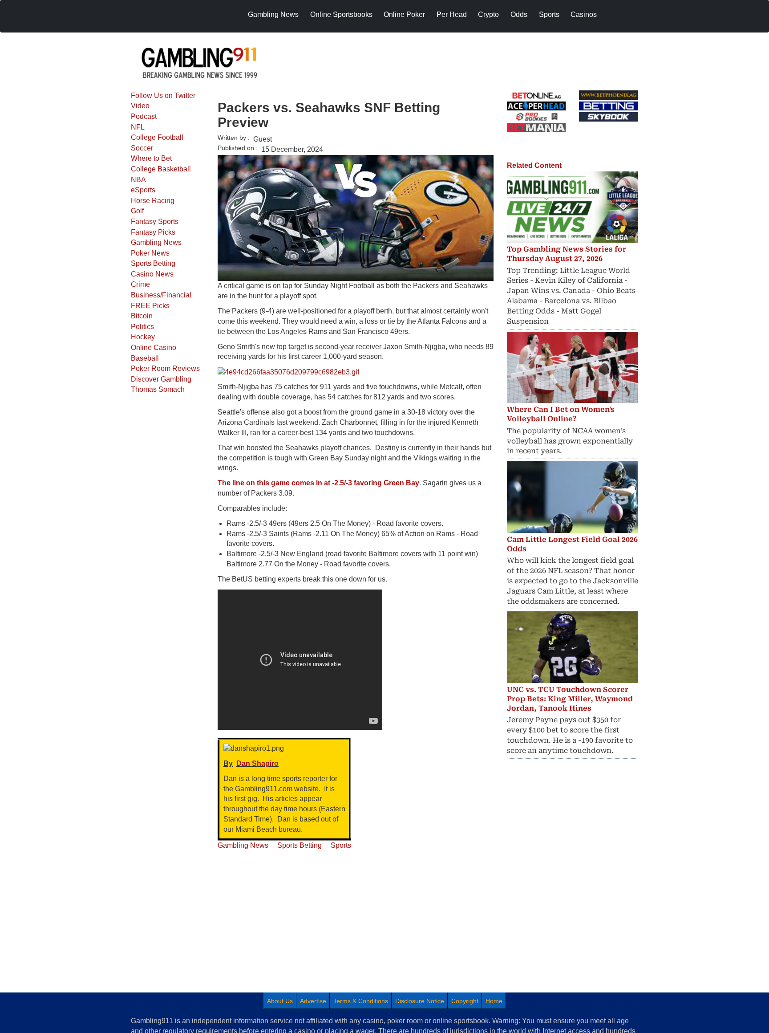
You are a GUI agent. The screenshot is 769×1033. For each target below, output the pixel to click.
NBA (138, 179)
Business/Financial (161, 295)
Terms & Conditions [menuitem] (360, 1001)
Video (140, 106)
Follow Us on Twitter (163, 95)
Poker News (150, 253)
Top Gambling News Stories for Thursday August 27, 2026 (566, 254)
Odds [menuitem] (518, 14)
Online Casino (153, 347)
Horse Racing (152, 200)
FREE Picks (150, 305)
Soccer (142, 148)
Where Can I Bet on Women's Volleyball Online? (561, 414)
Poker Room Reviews (165, 368)
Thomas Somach (158, 389)
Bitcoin (142, 316)
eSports (143, 190)
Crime (140, 284)
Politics (142, 326)
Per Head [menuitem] (452, 14)
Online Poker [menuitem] (404, 14)
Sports (341, 845)
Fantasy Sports (154, 221)
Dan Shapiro (257, 763)
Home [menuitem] (494, 1001)
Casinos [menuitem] (584, 14)
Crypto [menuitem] (488, 14)
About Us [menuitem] (280, 1001)
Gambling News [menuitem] (273, 14)
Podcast (144, 116)
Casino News (152, 274)
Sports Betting (153, 263)
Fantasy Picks (153, 232)
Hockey (143, 337)
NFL (138, 127)
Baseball (145, 358)
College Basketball (161, 169)
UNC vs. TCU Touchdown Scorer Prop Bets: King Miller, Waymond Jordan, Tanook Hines (570, 698)
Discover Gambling (161, 379)
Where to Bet (151, 158)
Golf (137, 211)
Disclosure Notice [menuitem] (419, 1001)
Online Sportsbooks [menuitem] (341, 14)
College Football (157, 137)
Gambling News (156, 242)
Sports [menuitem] (549, 14)
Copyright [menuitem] (464, 1001)
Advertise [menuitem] (313, 1001)
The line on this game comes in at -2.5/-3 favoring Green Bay (318, 483)
